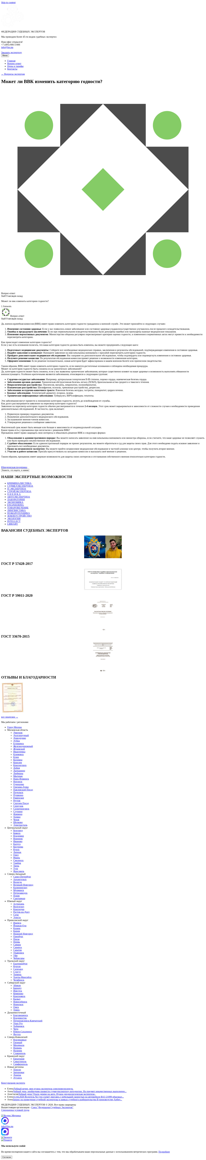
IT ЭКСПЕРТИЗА (16, 488)
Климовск (18, 754)
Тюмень (17, 974)
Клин (16, 757)
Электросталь (20, 825)
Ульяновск (18, 952)
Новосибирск (20, 1001)
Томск (16, 1010)
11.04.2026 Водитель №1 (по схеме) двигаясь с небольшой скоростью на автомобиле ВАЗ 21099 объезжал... (68, 1097)
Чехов (16, 819)
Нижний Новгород (23, 933)
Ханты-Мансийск (22, 977)
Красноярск (19, 996)
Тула (15, 868)
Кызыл (16, 999)
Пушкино (18, 795)
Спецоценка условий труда (15, 1110)
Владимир (18, 836)
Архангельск (20, 879)
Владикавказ (19, 1039)
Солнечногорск (21, 808)
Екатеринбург (20, 963)
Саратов (17, 950)
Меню (5, 55)
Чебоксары (18, 958)
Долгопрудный (21, 735)
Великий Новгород (23, 885)
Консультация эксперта (13, 1083)
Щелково (18, 822)
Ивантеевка (19, 751)
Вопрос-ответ (14, 63)
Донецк (17, 1075)
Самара (17, 944)
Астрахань (18, 904)
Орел (16, 855)
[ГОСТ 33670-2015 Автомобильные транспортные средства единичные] (103, 671)
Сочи (16, 914)
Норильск (18, 1004)
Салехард (18, 969)
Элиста (17, 917)
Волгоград (18, 906)
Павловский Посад (23, 789)
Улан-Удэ (18, 1023)
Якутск (17, 1034)
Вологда (17, 882)
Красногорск (20, 765)
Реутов (16, 800)
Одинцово (18, 784)
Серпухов (18, 806)
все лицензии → (9, 717)
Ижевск (17, 923)
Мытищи (18, 776)
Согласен (6, 1157)
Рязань (16, 857)
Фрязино (17, 814)
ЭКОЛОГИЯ (14, 518)
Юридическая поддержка (14, 467)
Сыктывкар (19, 898)
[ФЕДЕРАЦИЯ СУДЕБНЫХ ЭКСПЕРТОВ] (12, 26)
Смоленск (18, 860)
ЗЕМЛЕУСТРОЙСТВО (19, 516)
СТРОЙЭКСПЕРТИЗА (19, 491)
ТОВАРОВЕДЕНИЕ (18, 507)
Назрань (17, 1048)
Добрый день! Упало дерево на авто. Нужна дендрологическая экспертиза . (57, 1094)
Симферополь (20, 1064)
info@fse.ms (7, 47)
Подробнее (164, 1151)
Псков (16, 895)
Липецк (17, 852)
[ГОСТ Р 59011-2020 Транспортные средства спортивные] (103, 630)
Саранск (17, 947)
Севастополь (19, 1061)
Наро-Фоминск (21, 779)
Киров (16, 931)
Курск (16, 849)
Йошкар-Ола (19, 925)
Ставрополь (19, 1053)
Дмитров (17, 732)
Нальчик (17, 1050)
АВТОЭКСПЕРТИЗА (18, 497)
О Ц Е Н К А (14, 494)
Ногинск (17, 781)
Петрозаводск (20, 893)
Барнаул (17, 988)
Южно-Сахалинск (22, 1031)
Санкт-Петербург (22, 876)
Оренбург (18, 936)
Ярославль (18, 871)
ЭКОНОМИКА (15, 502)
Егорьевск (18, 743)
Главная (11, 60)
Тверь (16, 866)
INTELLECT (14, 521)
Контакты (12, 69)
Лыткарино (19, 770)
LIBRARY (12, 524)
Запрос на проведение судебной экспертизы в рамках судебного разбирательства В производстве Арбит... (67, 1099)
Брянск (17, 833)
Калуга (17, 844)
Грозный (17, 1042)
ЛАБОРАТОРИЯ (16, 499)
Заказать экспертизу (11, 52)
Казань (16, 928)
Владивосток (20, 1018)
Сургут (17, 972)
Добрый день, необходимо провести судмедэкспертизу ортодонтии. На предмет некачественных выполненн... (70, 1091)
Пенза (16, 939)
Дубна (16, 741)
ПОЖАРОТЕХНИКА (18, 513)
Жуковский (19, 749)
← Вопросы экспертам (13, 74)
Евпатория (18, 1058)
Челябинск (18, 980)
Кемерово (18, 993)
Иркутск (17, 991)
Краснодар (18, 909)
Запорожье (18, 1072)
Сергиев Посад (21, 803)
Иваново (17, 841)
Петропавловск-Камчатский (27, 1020)
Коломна (17, 760)
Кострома (18, 847)
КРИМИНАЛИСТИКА (19, 483)
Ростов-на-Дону (21, 912)
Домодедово (19, 738)
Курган (17, 966)
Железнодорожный (23, 746)
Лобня (16, 768)
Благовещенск (20, 1015)
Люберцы (18, 773)
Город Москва (14, 727)
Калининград (20, 887)
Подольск (18, 792)
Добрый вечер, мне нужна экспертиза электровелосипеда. (43, 1088)
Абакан (17, 985)
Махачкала (18, 1045)
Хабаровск (18, 1026)
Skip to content (8, 2)
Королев (17, 762)
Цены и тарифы (15, 66)
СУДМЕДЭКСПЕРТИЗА (20, 486)
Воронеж (18, 838)
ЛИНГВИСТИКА (16, 510)
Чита (15, 1029)
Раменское (18, 798)
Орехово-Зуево (21, 787)
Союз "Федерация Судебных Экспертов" (52, 1107)
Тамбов (17, 863)
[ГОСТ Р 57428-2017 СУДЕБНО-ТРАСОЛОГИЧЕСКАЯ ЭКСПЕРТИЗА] (103, 589)
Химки (17, 817)
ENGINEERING (15, 505)
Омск (16, 1007)
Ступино (17, 811)
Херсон (17, 1069)
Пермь (16, 942)
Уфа (15, 955)
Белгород (18, 830)
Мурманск (18, 890)
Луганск (17, 1078)
